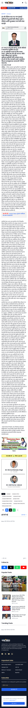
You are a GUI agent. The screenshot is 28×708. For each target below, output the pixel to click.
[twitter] (11, 567)
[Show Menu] (2, 2)
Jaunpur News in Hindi (7, 501)
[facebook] (4, 567)
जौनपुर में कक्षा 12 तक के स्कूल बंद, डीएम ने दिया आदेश (19, 615)
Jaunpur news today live (19, 503)
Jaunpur (9, 14)
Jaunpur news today (7, 503)
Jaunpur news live (18, 501)
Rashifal (17, 672)
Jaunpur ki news (17, 496)
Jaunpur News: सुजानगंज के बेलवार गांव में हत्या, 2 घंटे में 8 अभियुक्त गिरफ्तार (18, 608)
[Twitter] (10, 510)
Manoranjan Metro (6, 664)
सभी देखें (23, 515)
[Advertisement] (14, 541)
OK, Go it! (14, 703)
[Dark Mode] (22, 2)
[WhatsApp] (14, 510)
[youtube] (24, 567)
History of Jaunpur (6, 670)
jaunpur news (16, 498)
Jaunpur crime (15, 494)
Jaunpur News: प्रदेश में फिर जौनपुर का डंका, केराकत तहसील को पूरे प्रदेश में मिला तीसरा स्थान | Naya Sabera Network (18, 598)
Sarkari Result (18, 670)
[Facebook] (6, 510)
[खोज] (25, 2)
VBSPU (3, 672)
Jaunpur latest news (6, 498)
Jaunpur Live (4, 667)
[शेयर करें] (24, 27)
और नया (4, 558)
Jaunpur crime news (6, 496)
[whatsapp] (17, 567)
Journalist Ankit (19, 664)
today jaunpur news (6, 505)
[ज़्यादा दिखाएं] (17, 510)
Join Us (17, 667)
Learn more (12, 700)
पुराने (24, 558)
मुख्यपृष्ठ (3, 14)
